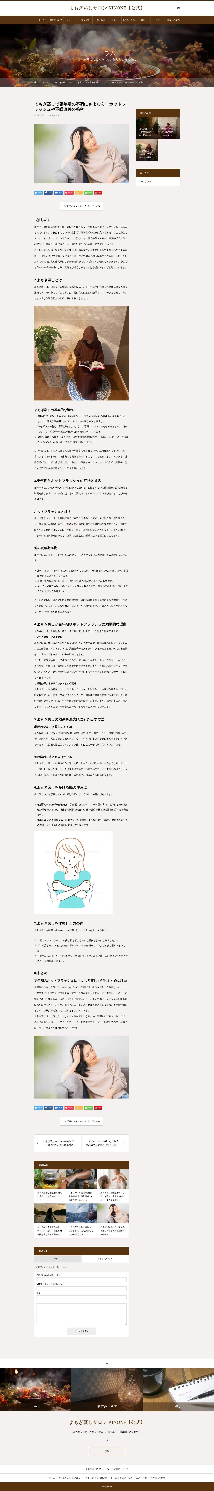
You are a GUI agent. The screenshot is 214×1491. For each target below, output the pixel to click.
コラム (114, 20)
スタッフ (85, 20)
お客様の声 (100, 20)
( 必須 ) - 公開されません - (50, 1284)
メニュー (71, 20)
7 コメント (58, 1259)
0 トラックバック (105, 1259)
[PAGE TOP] (107, 1363)
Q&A (143, 20)
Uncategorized (53, 115)
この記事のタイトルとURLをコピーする (81, 206)
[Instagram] (178, 7)
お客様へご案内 (172, 20)
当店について (56, 20)
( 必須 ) (49, 1275)
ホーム (41, 20)
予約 (158, 20)
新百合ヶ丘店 (129, 20)
